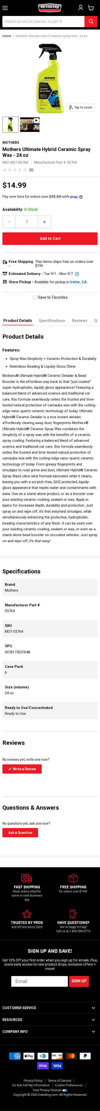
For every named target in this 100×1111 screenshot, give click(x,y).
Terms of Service (59, 1080)
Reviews (79, 320)
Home (6, 36)
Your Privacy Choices (47, 1090)
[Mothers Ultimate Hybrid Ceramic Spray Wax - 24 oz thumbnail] (10, 124)
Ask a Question (23, 833)
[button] (17, 170)
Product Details (17, 320)
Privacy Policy (33, 1080)
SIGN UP (79, 981)
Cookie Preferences (69, 1085)
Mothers (10, 143)
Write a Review (27, 770)
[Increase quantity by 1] (44, 221)
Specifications (52, 320)
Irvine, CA (78, 282)
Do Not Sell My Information (31, 1085)
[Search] (91, 21)
